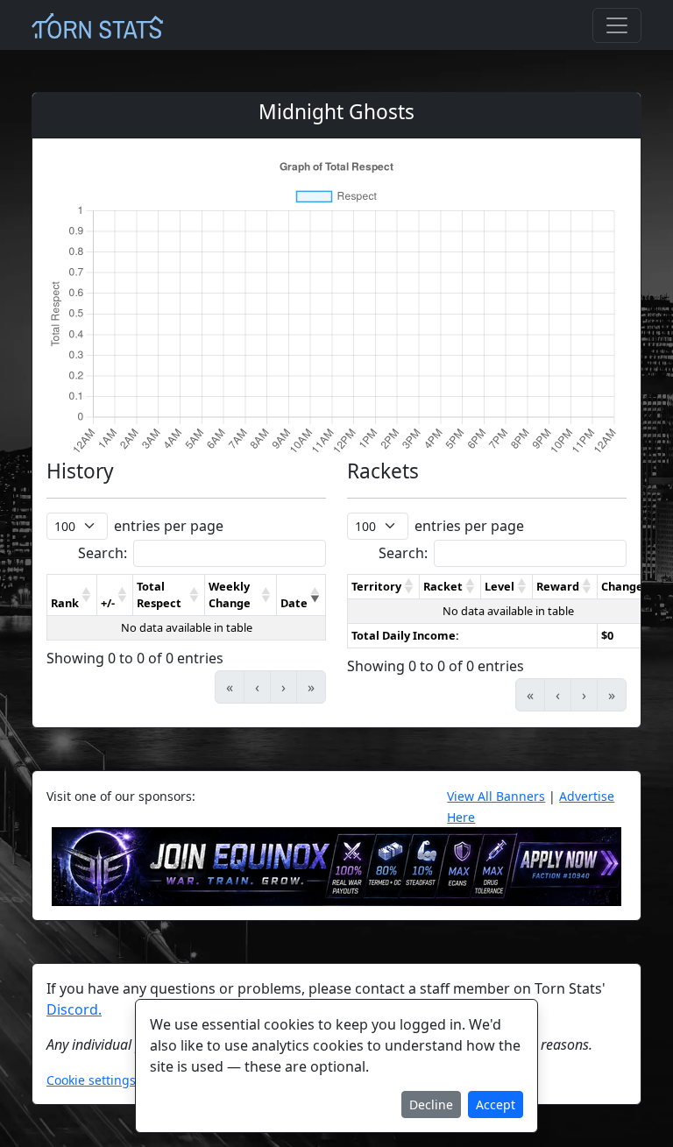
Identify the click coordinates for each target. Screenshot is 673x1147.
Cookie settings (91, 1080)
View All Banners (496, 796)
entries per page (168, 525)
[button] (86, 595)
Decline (431, 1104)
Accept (495, 1104)
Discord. (74, 1009)
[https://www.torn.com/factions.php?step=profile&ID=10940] (336, 865)
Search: (102, 553)
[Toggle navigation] (616, 25)
